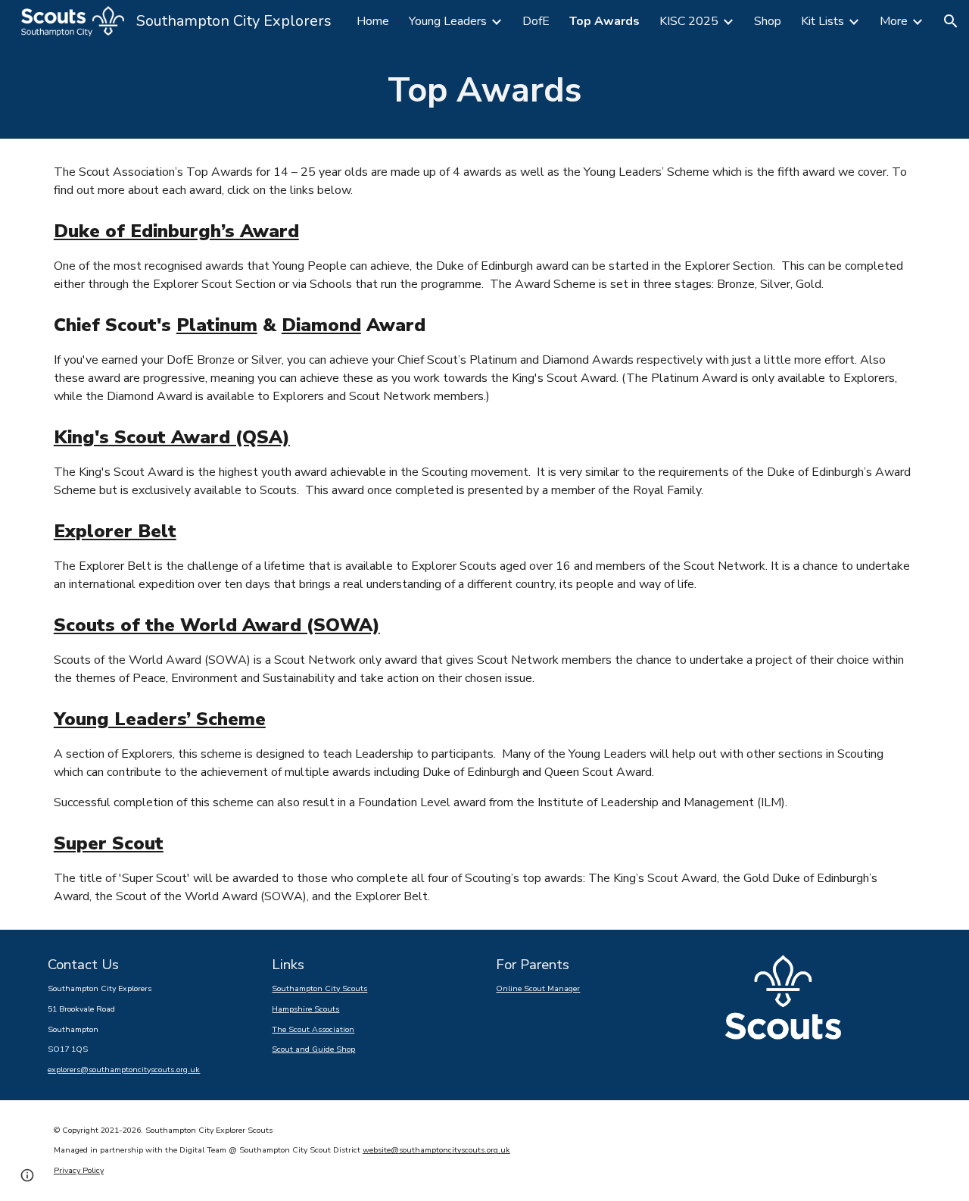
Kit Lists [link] (822, 21)
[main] (484, 90)
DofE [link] (536, 21)
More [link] (894, 21)
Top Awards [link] (604, 21)
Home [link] (373, 21)
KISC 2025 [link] (688, 21)
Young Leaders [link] (448, 21)
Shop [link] (767, 21)
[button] (951, 21)
